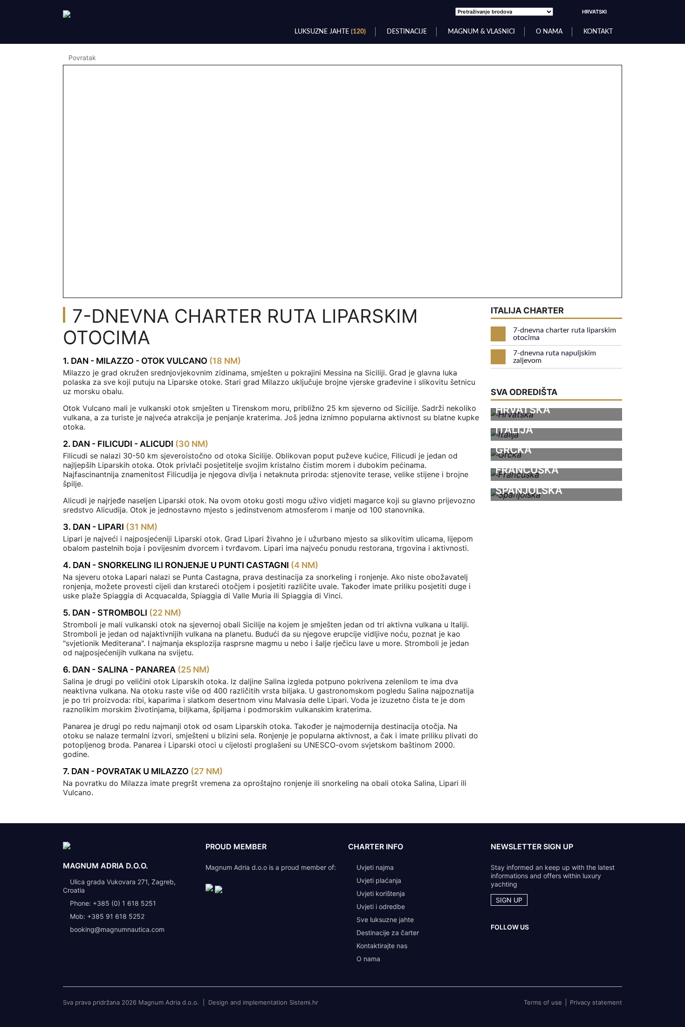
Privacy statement (596, 1002)
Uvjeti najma (375, 867)
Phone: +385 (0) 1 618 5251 (113, 903)
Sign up (509, 900)
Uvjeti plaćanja (378, 880)
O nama (549, 31)
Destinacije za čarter (387, 933)
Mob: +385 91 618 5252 (107, 916)
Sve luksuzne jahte (385, 919)
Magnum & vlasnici (481, 31)
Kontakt (598, 31)
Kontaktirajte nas (381, 946)
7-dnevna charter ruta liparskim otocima (564, 333)
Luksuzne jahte (330, 31)
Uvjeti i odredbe (380, 906)
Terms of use (543, 1002)
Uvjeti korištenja (380, 893)
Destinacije (407, 31)
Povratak (82, 58)
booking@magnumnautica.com (117, 929)
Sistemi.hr (303, 1002)
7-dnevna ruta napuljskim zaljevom (554, 356)
